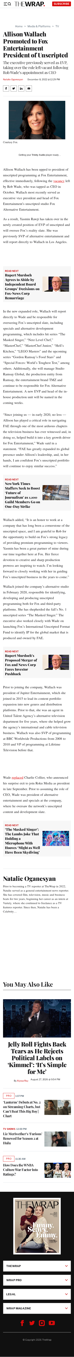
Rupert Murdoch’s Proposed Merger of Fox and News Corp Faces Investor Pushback (21, 664)
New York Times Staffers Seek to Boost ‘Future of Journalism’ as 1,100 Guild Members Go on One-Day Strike (22, 495)
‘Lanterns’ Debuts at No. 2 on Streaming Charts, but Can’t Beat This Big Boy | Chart (21, 1109)
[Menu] (7, 4)
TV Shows (9, 1128)
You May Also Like (28, 984)
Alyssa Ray (22, 1080)
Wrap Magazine (18, 1308)
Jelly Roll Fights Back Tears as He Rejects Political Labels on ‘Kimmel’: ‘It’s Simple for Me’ (37, 1058)
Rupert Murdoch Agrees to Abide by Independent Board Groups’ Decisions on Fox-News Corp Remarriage (22, 286)
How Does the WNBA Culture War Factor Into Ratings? (20, 1169)
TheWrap (13, 1266)
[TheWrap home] (29, 4)
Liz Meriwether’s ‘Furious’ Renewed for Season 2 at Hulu (22, 1138)
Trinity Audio (38, 155)
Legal (11, 1294)
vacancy (59, 180)
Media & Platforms (39, 26)
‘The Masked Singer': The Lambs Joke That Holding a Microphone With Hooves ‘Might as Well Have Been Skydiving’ (22, 841)
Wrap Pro (14, 1280)
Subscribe (61, 3)
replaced (17, 777)
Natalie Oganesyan (13, 79)
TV (57, 26)
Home (19, 26)
